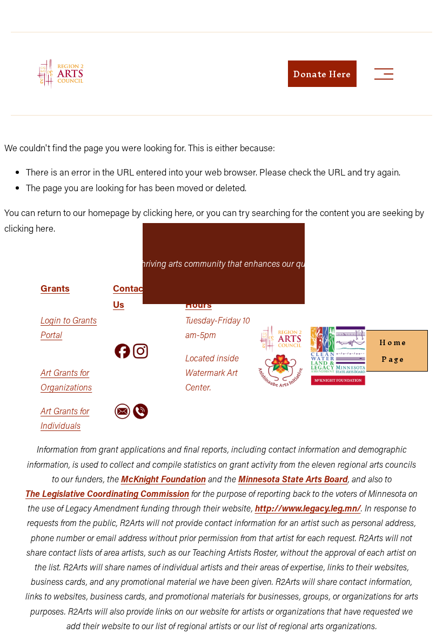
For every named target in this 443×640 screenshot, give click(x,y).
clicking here (167, 212)
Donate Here (322, 74)
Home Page (393, 351)
